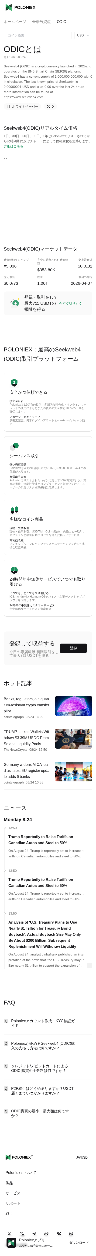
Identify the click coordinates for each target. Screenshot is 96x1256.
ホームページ (15, 22)
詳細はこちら (13, 146)
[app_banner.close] (89, 1238)
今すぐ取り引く (70, 303)
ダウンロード (79, 1242)
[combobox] (37, 35)
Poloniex (20, 7)
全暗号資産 (41, 22)
